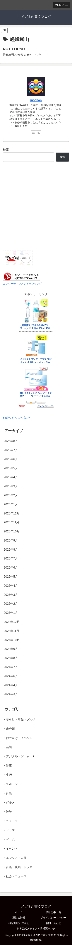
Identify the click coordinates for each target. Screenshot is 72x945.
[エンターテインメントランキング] (21, 276)
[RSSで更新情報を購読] (38, 132)
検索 (6, 149)
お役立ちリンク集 (15, 417)
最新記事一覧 (53, 912)
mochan (36, 100)
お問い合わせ (53, 923)
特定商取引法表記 (18, 923)
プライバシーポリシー (53, 917)
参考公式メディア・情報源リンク (36, 928)
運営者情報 (18, 917)
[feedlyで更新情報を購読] (33, 132)
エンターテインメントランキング (22, 283)
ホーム (19, 912)
